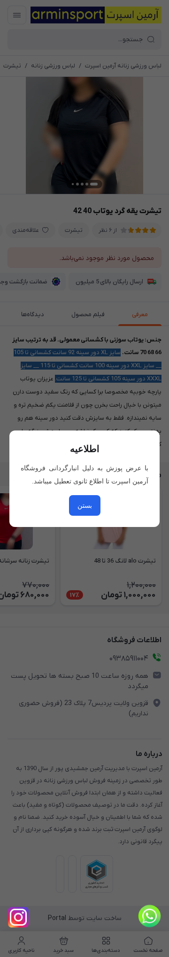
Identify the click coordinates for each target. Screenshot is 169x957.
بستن (84, 505)
